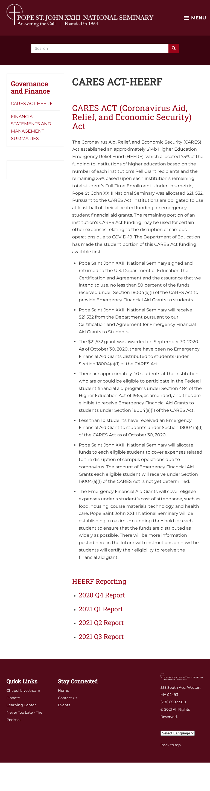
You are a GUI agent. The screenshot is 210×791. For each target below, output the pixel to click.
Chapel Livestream (23, 690)
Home (63, 690)
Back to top (171, 745)
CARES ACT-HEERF (31, 103)
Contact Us (67, 698)
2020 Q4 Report (102, 595)
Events (64, 705)
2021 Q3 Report (101, 636)
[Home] (80, 15)
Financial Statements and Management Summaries (31, 127)
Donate (13, 698)
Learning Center (21, 705)
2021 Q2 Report (101, 622)
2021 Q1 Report (101, 609)
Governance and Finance (30, 87)
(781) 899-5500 (173, 702)
